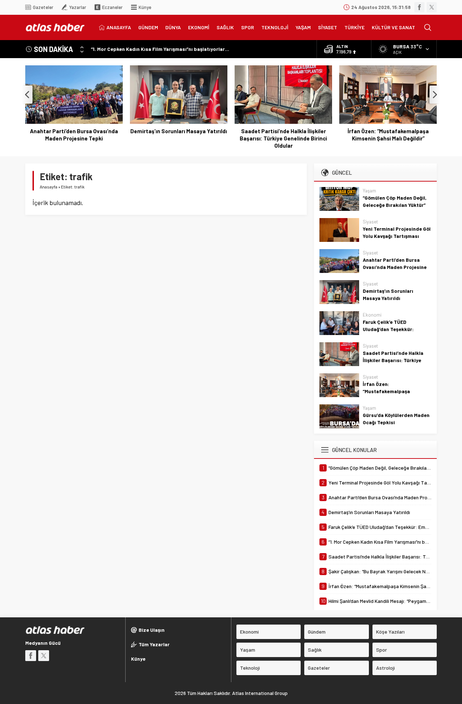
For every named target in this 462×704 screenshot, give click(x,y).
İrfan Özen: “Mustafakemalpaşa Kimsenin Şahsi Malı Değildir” (388, 135)
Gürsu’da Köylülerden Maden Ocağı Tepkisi (396, 418)
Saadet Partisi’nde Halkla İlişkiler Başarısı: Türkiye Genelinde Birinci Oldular (283, 138)
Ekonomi (372, 315)
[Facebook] (419, 7)
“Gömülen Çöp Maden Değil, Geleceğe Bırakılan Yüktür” (395, 201)
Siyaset (370, 222)
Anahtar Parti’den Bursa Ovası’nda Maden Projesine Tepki (74, 135)
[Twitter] (432, 7)
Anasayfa (48, 186)
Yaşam (369, 191)
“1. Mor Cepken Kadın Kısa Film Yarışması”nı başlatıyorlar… (160, 49)
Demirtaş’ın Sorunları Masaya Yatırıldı (178, 131)
